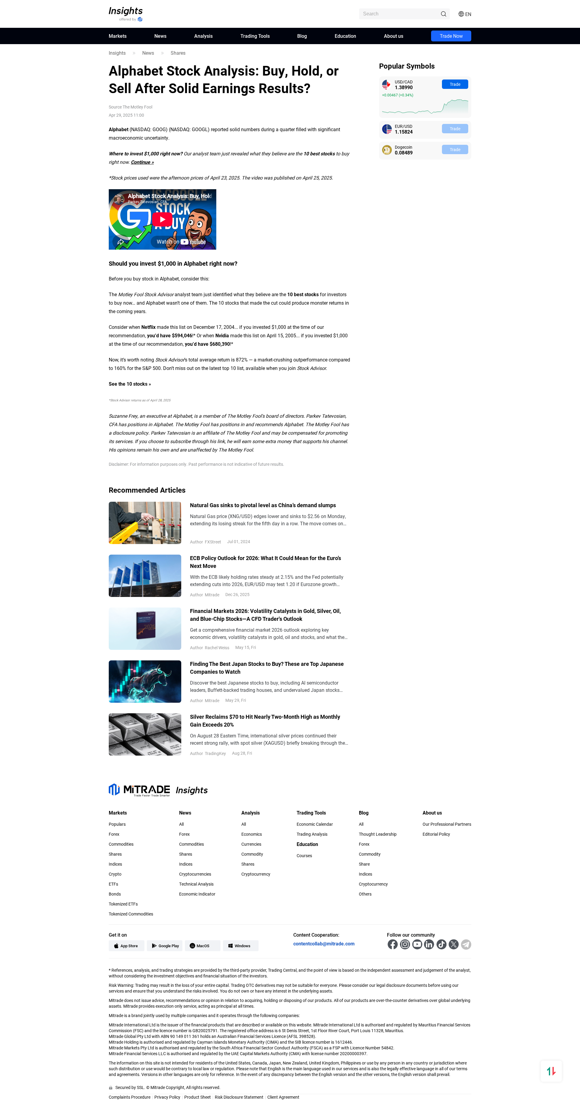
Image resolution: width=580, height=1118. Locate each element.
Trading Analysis (312, 834)
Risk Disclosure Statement (239, 1097)
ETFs (113, 884)
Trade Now (451, 36)
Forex (114, 834)
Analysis (203, 36)
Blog (302, 36)
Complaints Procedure (129, 1097)
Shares (178, 53)
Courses (304, 855)
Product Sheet (197, 1097)
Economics (251, 834)
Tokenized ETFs (123, 904)
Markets (118, 36)
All (181, 824)
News (160, 36)
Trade (455, 84)
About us (393, 36)
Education (345, 36)
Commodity (252, 854)
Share (364, 864)
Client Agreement (283, 1097)
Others (365, 894)
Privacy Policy (167, 1097)
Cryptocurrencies (195, 874)
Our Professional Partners (447, 824)
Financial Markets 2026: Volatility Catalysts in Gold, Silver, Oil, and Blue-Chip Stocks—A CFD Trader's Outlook (265, 614)
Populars (117, 824)
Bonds (115, 894)
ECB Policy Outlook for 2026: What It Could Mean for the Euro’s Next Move (265, 561)
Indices (115, 864)
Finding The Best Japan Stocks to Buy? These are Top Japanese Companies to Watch (267, 667)
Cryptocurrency (255, 874)
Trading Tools (255, 36)
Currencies (251, 844)
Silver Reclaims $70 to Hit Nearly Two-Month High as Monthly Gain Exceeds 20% (265, 720)
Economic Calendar (315, 824)
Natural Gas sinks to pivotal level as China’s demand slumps (263, 505)
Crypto (115, 874)
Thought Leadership (378, 834)
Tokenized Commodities (131, 914)
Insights (117, 53)
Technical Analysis (196, 884)
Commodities (121, 844)
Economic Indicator (197, 894)
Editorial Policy (436, 834)
